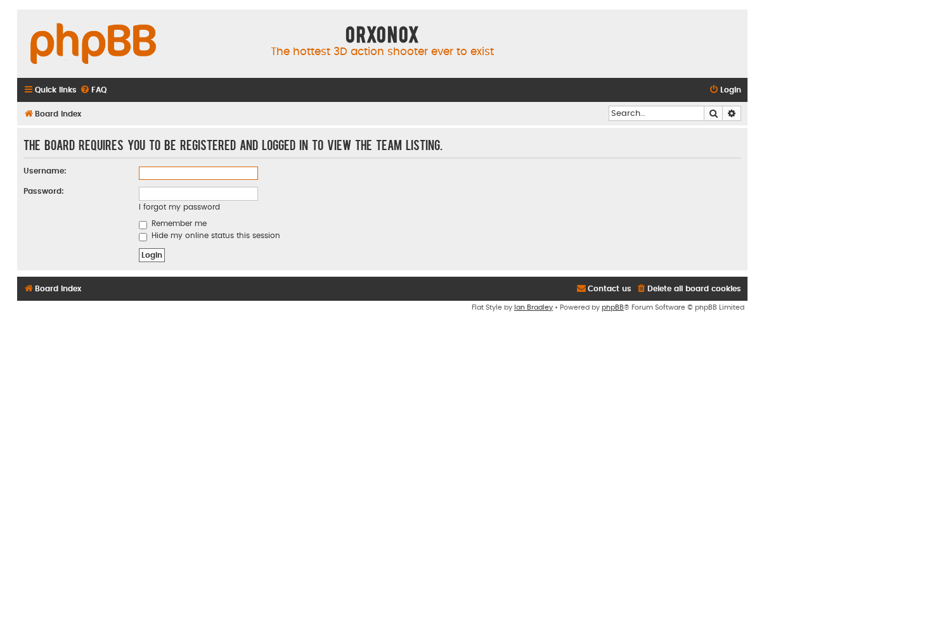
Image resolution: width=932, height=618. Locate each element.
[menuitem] (93, 90)
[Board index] (93, 44)
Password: (43, 191)
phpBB (613, 307)
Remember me (178, 223)
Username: (45, 171)
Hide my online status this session (214, 235)
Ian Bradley (533, 307)
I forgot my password (179, 207)
